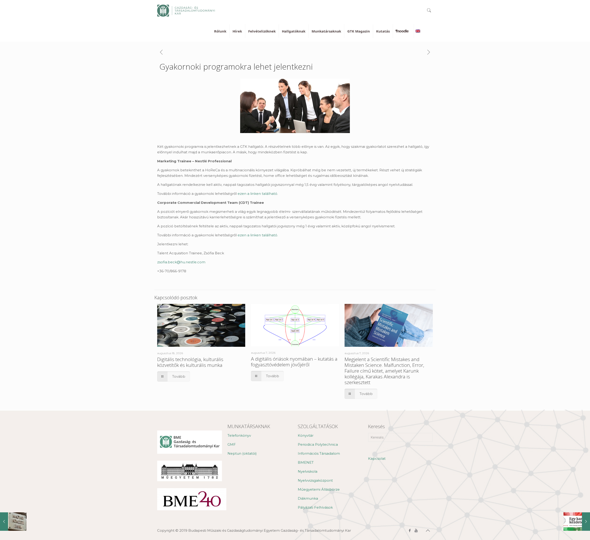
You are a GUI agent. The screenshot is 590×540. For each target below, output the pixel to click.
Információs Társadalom (319, 453)
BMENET (306, 462)
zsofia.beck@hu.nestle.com (181, 262)
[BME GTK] (186, 10)
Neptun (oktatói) (242, 453)
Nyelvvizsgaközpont (315, 480)
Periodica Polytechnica (318, 444)
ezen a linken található (257, 193)
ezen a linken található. (258, 235)
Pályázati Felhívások (315, 507)
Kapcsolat (377, 458)
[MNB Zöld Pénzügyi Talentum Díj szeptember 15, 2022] (13, 521)
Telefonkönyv (239, 435)
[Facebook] (409, 530)
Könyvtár (305, 435)
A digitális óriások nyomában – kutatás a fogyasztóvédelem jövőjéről (294, 362)
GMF (231, 444)
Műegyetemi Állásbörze (319, 489)
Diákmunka (308, 498)
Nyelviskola (307, 471)
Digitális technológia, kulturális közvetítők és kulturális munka (190, 362)
